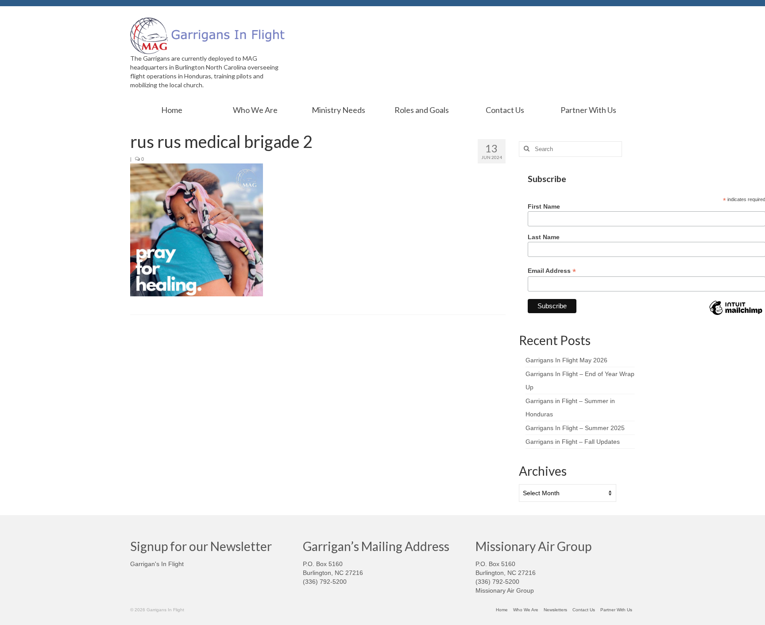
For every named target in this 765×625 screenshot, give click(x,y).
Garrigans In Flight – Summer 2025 (575, 427)
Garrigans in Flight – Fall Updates (572, 441)
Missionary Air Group (504, 590)
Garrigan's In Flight (157, 563)
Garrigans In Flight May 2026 (566, 360)
